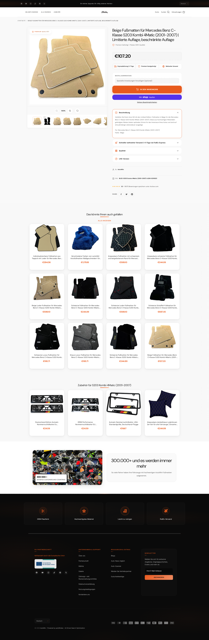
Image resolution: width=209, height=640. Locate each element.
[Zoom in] (70, 110)
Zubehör (57, 12)
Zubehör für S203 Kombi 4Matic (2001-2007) (104, 385)
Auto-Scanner (116, 566)
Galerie (81, 571)
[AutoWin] (104, 12)
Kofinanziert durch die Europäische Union (50, 555)
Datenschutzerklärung (87, 584)
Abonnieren (159, 577)
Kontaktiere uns (84, 594)
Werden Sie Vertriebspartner (121, 571)
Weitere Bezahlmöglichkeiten (147, 102)
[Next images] (104, 121)
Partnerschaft (83, 561)
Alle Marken (46, 12)
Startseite (22, 21)
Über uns (82, 556)
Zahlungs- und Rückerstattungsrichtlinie (88, 577)
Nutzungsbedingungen (87, 589)
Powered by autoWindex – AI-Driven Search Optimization (66, 628)
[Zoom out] (56, 110)
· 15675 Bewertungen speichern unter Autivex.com (139, 186)
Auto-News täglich (118, 561)
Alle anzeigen (104, 221)
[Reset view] (77, 110)
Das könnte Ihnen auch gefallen (104, 214)
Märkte (81, 566)
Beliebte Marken (31, 12)
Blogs (113, 556)
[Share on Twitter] (126, 194)
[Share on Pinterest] (132, 194)
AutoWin (43, 628)
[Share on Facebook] (121, 194)
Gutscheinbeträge (117, 576)
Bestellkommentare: (123, 76)
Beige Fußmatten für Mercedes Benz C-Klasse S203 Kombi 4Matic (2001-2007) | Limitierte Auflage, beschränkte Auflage (73, 21)
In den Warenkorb (149, 89)
